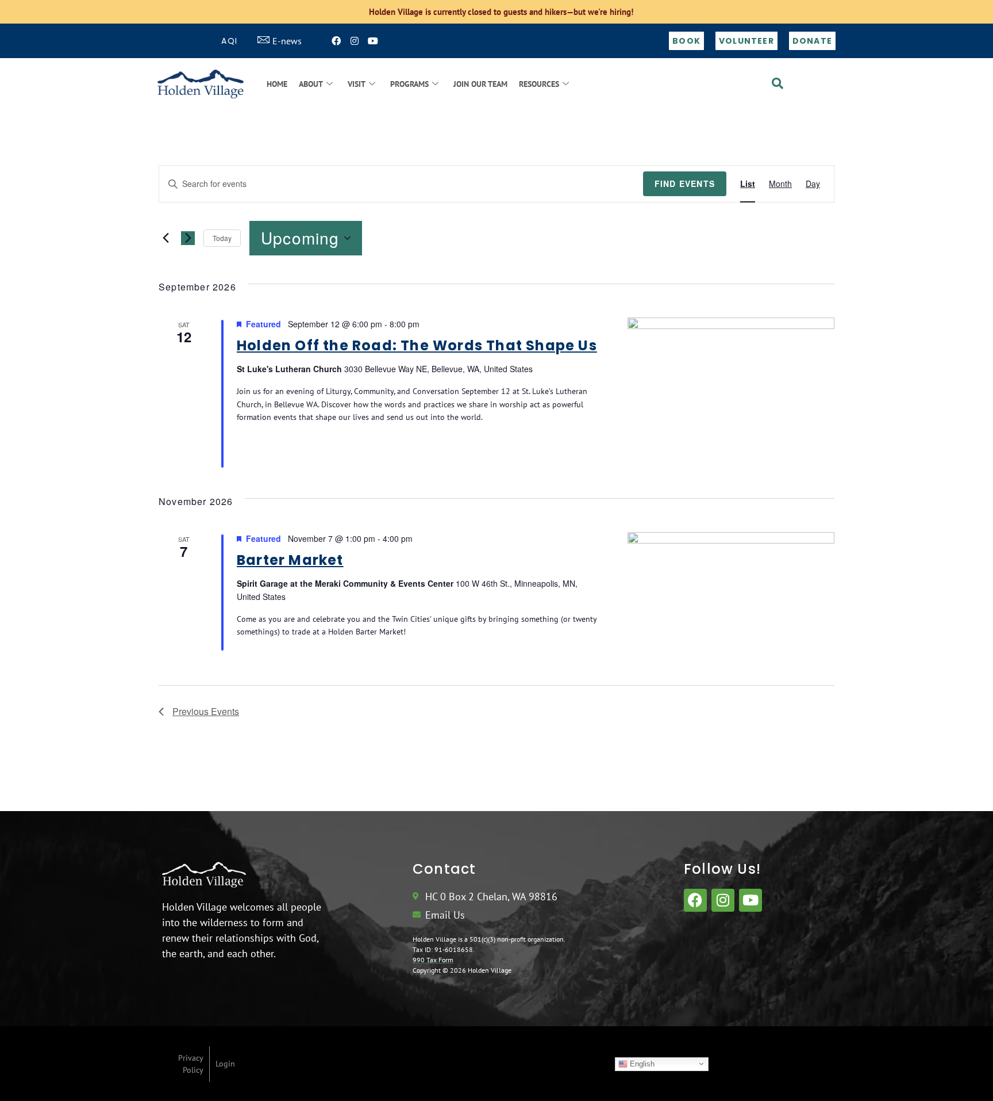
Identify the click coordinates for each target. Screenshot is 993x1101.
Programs (409, 84)
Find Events (685, 183)
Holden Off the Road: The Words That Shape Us (417, 345)
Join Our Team (480, 84)
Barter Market (290, 559)
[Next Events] (188, 238)
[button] (777, 83)
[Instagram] (354, 41)
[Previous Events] (165, 238)
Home (277, 84)
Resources (539, 84)
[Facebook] (336, 41)
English (641, 1063)
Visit (356, 84)
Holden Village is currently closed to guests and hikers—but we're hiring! (501, 11)
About (311, 84)
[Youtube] (373, 41)
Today (222, 238)
